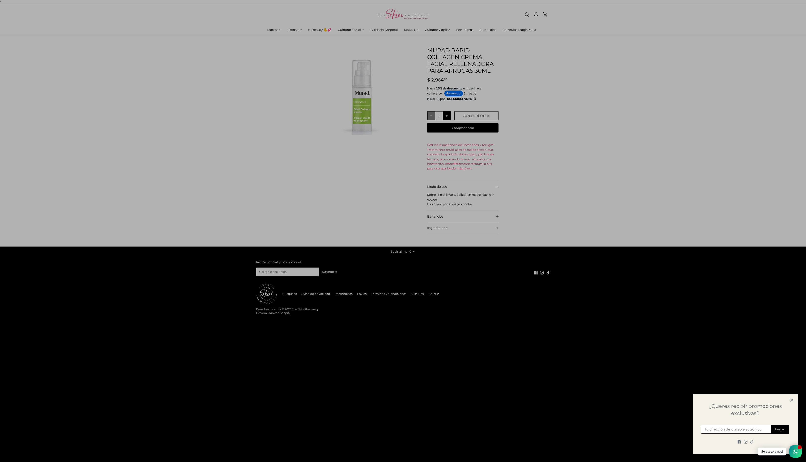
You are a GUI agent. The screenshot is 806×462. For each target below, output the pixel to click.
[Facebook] (739, 442)
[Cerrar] (791, 400)
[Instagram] (745, 442)
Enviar (779, 429)
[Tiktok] (752, 442)
